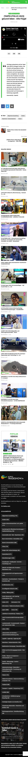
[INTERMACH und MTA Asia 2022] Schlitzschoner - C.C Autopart (14, 377)
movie (7, 7)
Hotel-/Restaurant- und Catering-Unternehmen (10, 597)
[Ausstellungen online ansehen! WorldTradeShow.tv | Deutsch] (14, 2)
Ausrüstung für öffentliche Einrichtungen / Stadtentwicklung (13, 530)
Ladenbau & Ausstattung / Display (12, 613)
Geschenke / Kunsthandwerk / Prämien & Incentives (13, 580)
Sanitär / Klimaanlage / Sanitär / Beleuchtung (10, 662)
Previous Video (5, 126)
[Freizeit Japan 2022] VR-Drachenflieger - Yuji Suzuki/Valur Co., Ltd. (12, 286)
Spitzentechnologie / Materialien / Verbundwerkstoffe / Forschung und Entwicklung (11, 669)
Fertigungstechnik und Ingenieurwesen (12, 574)
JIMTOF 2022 (6, 453)
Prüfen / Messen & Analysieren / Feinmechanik (10, 656)
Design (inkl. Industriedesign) (11, 550)
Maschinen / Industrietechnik (8, 118)
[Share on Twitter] (7, 106)
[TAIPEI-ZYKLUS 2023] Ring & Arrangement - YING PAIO (13, 140)
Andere (23, 115)
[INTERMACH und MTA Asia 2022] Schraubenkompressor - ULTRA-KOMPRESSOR (13, 400)
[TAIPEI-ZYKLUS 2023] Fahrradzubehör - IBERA (16, 130)
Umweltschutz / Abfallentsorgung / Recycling (11, 697)
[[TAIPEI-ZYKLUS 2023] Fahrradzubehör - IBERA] (3, 130)
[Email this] (12, 106)
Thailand (5, 684)
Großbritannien (7, 585)
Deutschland (6, 554)
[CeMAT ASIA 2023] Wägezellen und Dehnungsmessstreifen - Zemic (10, 331)
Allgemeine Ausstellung (13, 115)
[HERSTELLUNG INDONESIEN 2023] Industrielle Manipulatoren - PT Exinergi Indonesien (13, 422)
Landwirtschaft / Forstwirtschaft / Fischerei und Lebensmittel (13, 624)
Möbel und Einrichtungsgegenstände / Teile (13, 651)
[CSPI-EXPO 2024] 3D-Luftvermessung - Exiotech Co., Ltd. (13, 193)
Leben (5, 629)
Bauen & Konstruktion (9, 542)
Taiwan (20, 118)
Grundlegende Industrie (9, 588)
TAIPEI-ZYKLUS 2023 (15, 13)
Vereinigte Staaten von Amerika (12, 702)
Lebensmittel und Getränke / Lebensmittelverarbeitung (10, 633)
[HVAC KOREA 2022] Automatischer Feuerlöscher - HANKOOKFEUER (14, 263)
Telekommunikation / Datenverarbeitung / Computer (13, 679)
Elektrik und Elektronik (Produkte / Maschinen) (11, 568)
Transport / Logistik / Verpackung (12, 688)
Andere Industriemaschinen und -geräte (12, 524)
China (5, 546)
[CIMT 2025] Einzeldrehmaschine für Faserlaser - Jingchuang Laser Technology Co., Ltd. (13, 354)
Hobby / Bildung (8, 592)
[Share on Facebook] (3, 106)
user (5, 464)
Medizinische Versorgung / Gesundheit (13, 646)
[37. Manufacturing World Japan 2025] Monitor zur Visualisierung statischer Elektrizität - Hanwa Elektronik (13, 170)
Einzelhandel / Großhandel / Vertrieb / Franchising (12, 562)
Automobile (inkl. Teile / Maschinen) (13, 535)
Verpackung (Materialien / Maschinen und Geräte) (13, 706)
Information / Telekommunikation (12, 606)
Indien (5, 602)
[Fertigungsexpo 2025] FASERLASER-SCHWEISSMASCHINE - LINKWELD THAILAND (12, 216)
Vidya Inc (20, 754)
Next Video (24, 136)
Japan (5, 609)
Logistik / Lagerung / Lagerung (11, 638)
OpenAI (16, 95)
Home (2, 7)
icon (14, 159)
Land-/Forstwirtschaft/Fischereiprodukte (12, 618)
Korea (14, 609)
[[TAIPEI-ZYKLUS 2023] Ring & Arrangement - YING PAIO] (24, 140)
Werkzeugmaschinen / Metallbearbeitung (13, 712)
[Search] (26, 2)
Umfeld (5, 692)
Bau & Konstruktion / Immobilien (12, 538)
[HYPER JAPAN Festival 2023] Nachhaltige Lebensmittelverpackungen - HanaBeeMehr (12, 308)
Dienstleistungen (8, 558)
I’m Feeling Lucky (5, 506)
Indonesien (15, 602)
